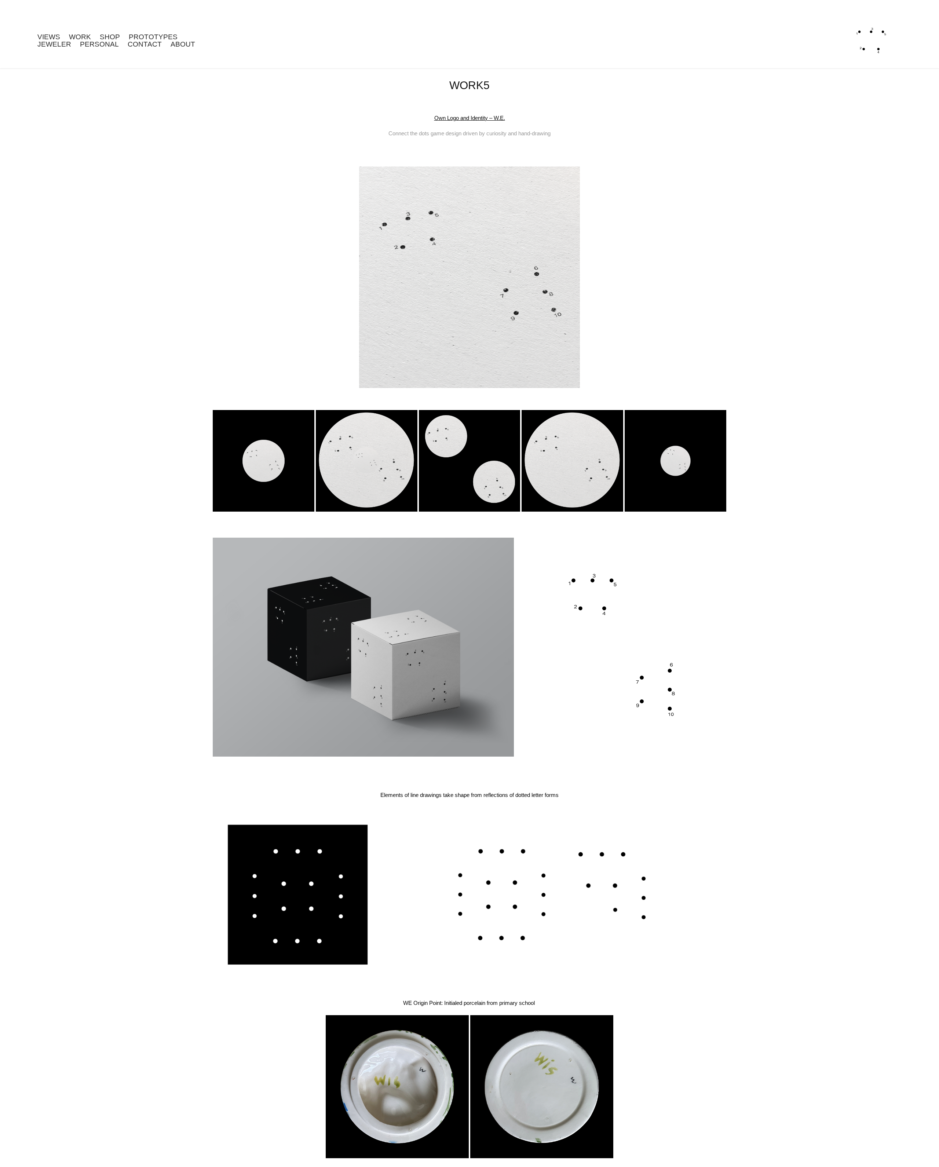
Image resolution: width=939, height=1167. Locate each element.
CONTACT (145, 44)
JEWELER (54, 44)
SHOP (110, 37)
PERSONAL (99, 44)
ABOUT (183, 44)
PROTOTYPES (153, 37)
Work (80, 37)
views (48, 37)
